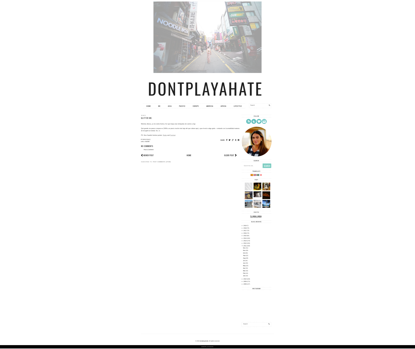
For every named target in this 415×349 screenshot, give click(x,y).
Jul (244, 260)
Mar (244, 271)
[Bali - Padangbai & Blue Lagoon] (266, 207)
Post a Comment (148, 149)
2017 (245, 230)
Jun (244, 263)
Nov (244, 250)
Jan (244, 275)
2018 (245, 228)
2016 (245, 233)
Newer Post (148, 155)
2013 (245, 240)
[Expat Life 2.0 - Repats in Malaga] (266, 190)
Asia (170, 106)
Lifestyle (238, 106)
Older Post (229, 155)
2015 (245, 235)
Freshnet (173, 135)
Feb (244, 273)
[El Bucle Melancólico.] (258, 190)
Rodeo (165, 135)
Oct (244, 253)
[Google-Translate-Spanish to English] (255, 175)
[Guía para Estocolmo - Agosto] (249, 207)
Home (148, 106)
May (244, 265)
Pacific (182, 106)
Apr (244, 268)
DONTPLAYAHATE (207, 346)
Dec (244, 248)
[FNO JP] (249, 190)
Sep (244, 255)
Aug (244, 258)
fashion (147, 141)
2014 (245, 238)
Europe (196, 106)
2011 (245, 246)
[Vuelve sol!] (258, 197)
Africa (223, 106)
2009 (245, 281)
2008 (245, 284)
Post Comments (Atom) (162, 161)
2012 (245, 243)
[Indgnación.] (249, 198)
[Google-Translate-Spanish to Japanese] (261, 175)
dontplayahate (205, 88)
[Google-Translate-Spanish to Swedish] (258, 175)
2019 (245, 225)
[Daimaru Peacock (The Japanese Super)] (266, 198)
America (209, 106)
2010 (245, 279)
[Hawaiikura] (258, 207)
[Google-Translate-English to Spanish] (252, 175)
